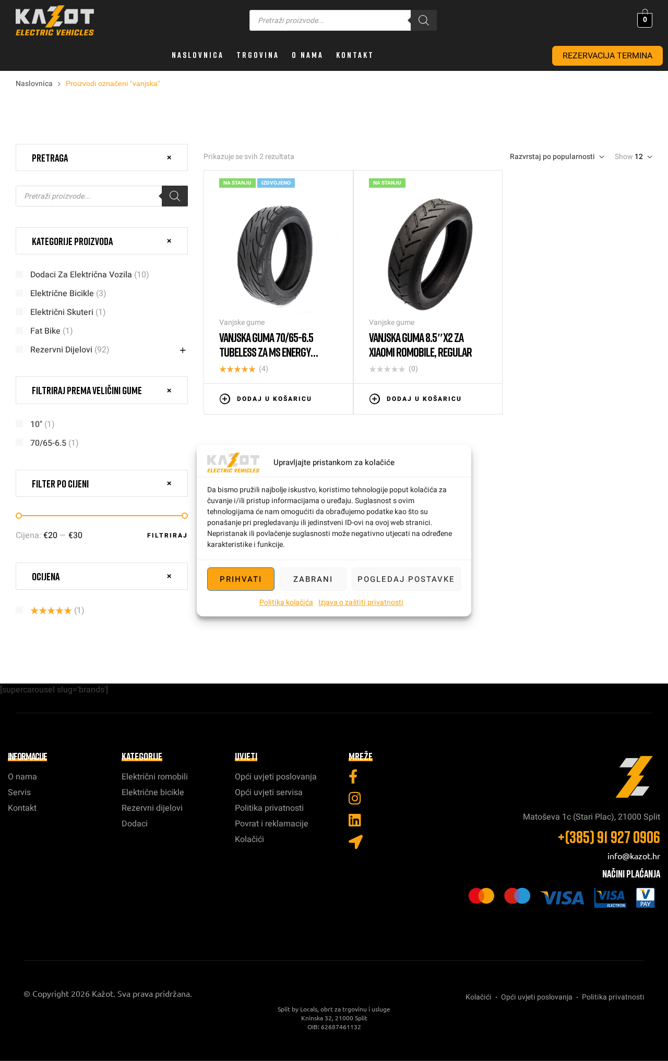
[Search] (424, 20)
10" (36, 424)
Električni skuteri (61, 312)
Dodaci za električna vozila (81, 275)
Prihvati (241, 579)
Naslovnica (34, 83)
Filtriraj (167, 535)
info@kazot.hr (633, 855)
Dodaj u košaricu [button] (274, 399)
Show (624, 157)
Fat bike (45, 331)
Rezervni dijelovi (61, 350)
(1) (57, 610)
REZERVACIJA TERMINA (607, 56)
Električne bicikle (62, 293)
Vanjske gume (242, 322)
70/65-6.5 (48, 443)
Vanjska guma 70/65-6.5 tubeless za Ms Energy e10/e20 (266, 352)
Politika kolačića (286, 602)
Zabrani (313, 579)
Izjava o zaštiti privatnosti (360, 602)
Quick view (332, 398)
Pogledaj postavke (406, 579)
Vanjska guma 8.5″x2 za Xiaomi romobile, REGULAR (420, 344)
